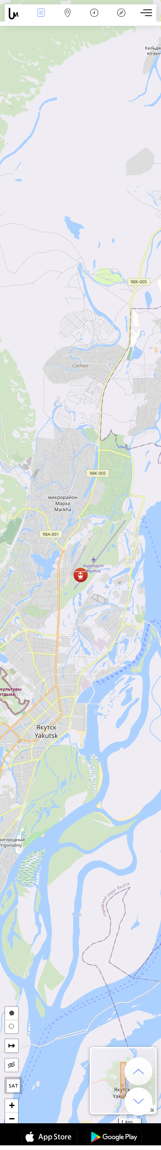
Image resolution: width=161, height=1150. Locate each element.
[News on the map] (16, 13)
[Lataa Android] (114, 1138)
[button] (80, 574)
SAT (13, 1086)
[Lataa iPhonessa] (49, 1138)
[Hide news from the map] (11, 1065)
